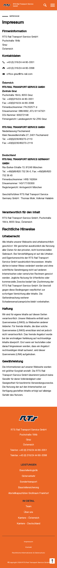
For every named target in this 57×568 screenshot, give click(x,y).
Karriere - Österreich (28, 518)
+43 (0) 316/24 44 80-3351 (20, 62)
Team (28, 507)
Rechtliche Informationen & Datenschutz (28, 553)
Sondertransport (28, 482)
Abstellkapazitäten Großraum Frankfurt (28, 493)
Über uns (28, 512)
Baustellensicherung (28, 488)
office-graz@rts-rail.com (19, 74)
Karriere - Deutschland (28, 524)
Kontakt (28, 547)
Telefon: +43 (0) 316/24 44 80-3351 (28, 450)
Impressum (28, 542)
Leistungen (28, 465)
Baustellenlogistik (28, 470)
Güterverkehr (28, 476)
